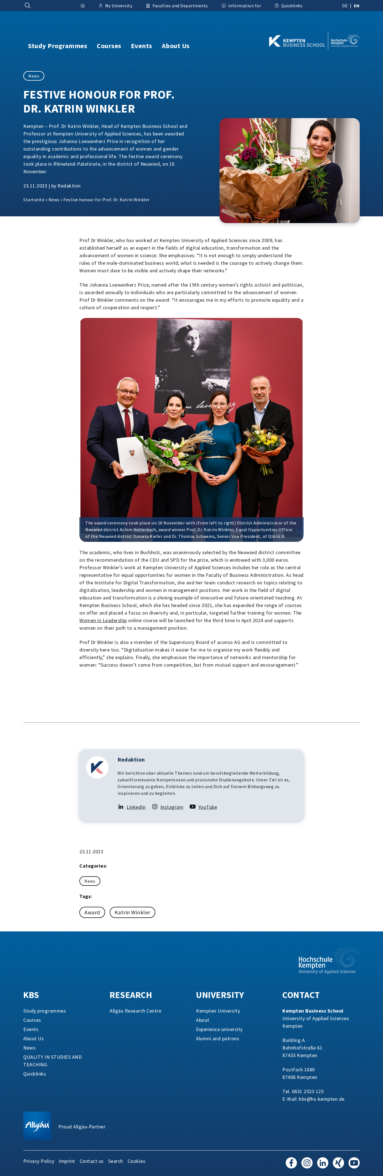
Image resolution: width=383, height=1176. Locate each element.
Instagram (172, 807)
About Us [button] (176, 45)
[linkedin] (322, 1165)
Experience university (219, 1029)
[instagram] (307, 1165)
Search (115, 1161)
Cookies (137, 1161)
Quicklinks (34, 1073)
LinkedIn (136, 807)
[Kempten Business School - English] (305, 40)
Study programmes (44, 1011)
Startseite (33, 199)
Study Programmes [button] (57, 45)
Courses (32, 1020)
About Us (33, 1038)
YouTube (207, 807)
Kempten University (218, 1011)
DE (345, 5)
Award (92, 912)
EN (357, 5)
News (33, 76)
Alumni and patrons (217, 1038)
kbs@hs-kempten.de (322, 1099)
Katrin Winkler (132, 912)
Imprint (67, 1161)
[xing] (338, 1165)
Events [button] (141, 45)
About (202, 1020)
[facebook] (291, 1165)
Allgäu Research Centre (135, 1011)
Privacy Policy (38, 1161)
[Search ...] (27, 5)
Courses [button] (109, 45)
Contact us (92, 1161)
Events (30, 1029)
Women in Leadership (103, 620)
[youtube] (354, 1165)
